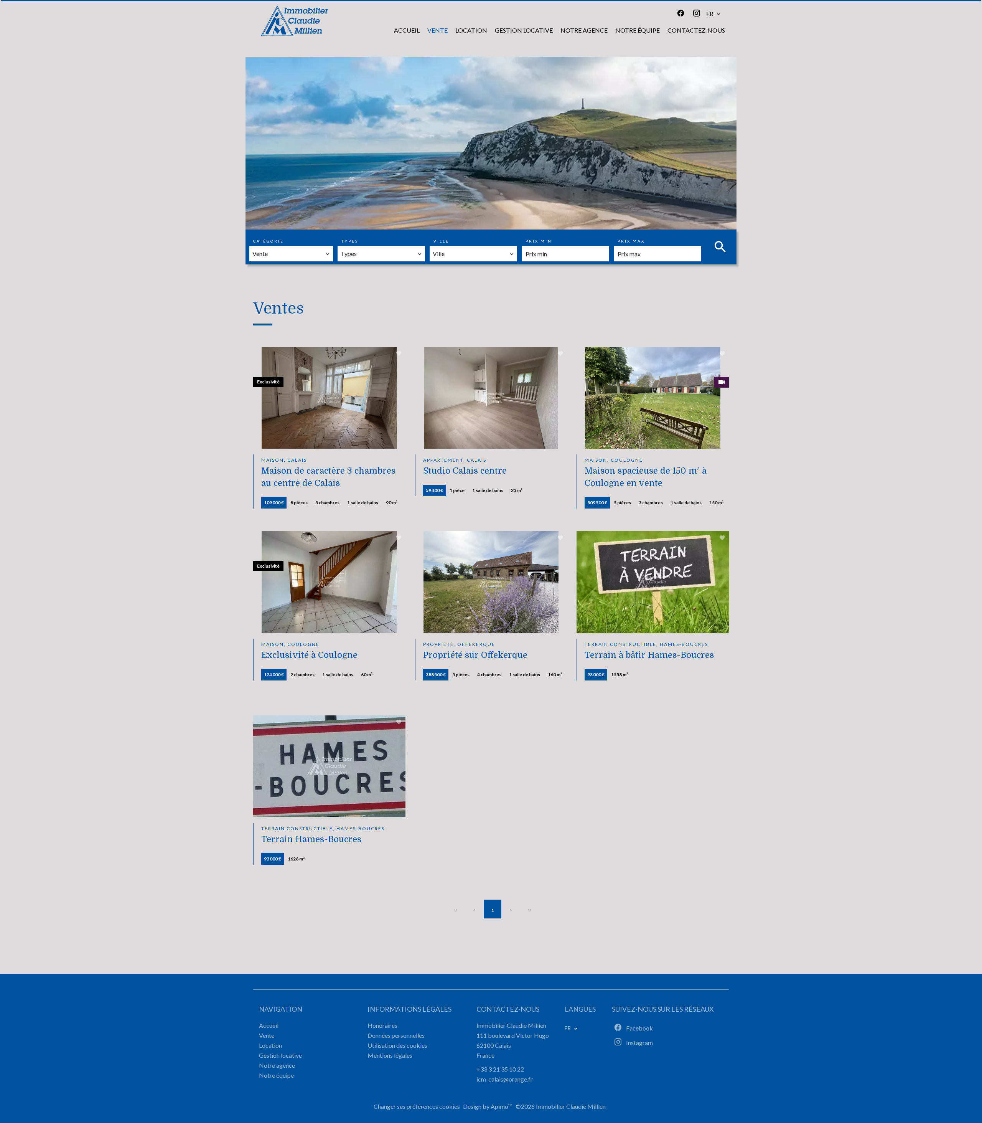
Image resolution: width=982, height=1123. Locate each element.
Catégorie (268, 241)
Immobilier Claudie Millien (511, 1025)
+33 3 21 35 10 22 (500, 1069)
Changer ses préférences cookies (417, 1106)
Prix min (539, 241)
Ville (441, 241)
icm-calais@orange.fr (504, 1079)
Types (349, 241)
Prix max (631, 241)
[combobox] (291, 253)
